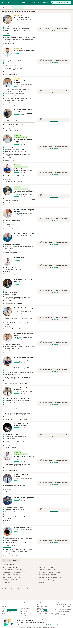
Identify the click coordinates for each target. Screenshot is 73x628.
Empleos (9, 610)
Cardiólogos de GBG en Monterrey (12, 580)
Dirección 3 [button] (24, 318)
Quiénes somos (6, 606)
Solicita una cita (54, 30)
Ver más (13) (6, 582)
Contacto (4, 608)
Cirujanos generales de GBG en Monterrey (14, 572)
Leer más (17, 624)
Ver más (29, 19)
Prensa (3, 615)
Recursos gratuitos (42, 611)
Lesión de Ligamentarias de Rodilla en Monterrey (51, 577)
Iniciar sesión (46, 2)
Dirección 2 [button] (15, 318)
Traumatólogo (14, 588)
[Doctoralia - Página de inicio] (11, 2)
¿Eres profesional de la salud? (60, 2)
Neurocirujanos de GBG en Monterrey (13, 577)
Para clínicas (40, 608)
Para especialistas (42, 606)
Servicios (22, 610)
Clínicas (22, 606)
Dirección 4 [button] (32, 318)
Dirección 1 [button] (7, 318)
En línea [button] (15, 33)
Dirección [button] (6, 33)
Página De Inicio (5, 588)
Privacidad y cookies (7, 605)
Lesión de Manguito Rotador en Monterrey (49, 572)
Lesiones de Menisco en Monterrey (47, 569)
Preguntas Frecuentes (25, 613)
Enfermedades (23, 611)
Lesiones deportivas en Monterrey (47, 574)
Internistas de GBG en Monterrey (12, 574)
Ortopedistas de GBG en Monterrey (12, 569)
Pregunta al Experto (25, 608)
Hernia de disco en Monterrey (46, 580)
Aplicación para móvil (25, 615)
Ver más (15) (41, 582)
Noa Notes (42, 610)
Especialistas (23, 605)
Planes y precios (41, 605)
